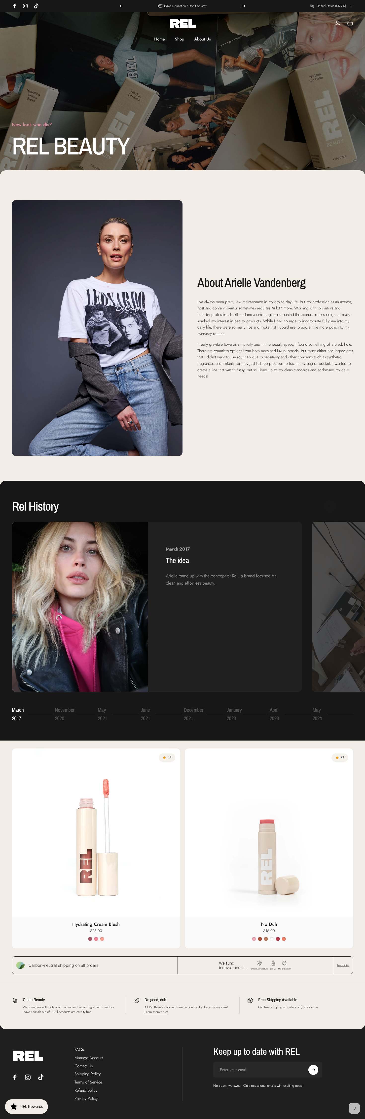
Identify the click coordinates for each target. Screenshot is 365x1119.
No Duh (269, 924)
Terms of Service (88, 1082)
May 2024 (319, 714)
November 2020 (64, 714)
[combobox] (331, 6)
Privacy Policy (86, 1098)
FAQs (79, 1049)
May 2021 (104, 714)
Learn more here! (156, 1011)
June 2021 (147, 714)
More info (343, 965)
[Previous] (121, 6)
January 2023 (234, 714)
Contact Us (83, 1066)
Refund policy (85, 1090)
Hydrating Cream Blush (96, 924)
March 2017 (18, 714)
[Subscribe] (313, 1070)
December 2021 (193, 714)
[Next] (243, 6)
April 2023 (276, 714)
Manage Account (88, 1057)
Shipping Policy (87, 1074)
